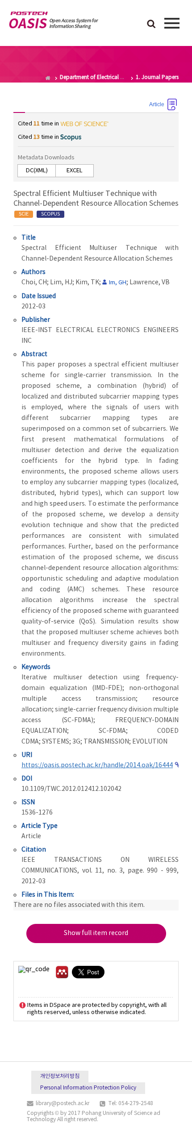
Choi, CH (34, 282)
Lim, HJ (61, 282)
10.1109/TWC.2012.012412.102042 (71, 789)
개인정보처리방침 (59, 1076)
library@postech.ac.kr (62, 1103)
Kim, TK (87, 282)
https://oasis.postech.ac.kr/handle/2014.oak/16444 (97, 765)
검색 (151, 24)
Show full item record (96, 933)
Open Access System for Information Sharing (53, 22)
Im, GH (117, 282)
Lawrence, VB (149, 282)
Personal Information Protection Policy (88, 1088)
